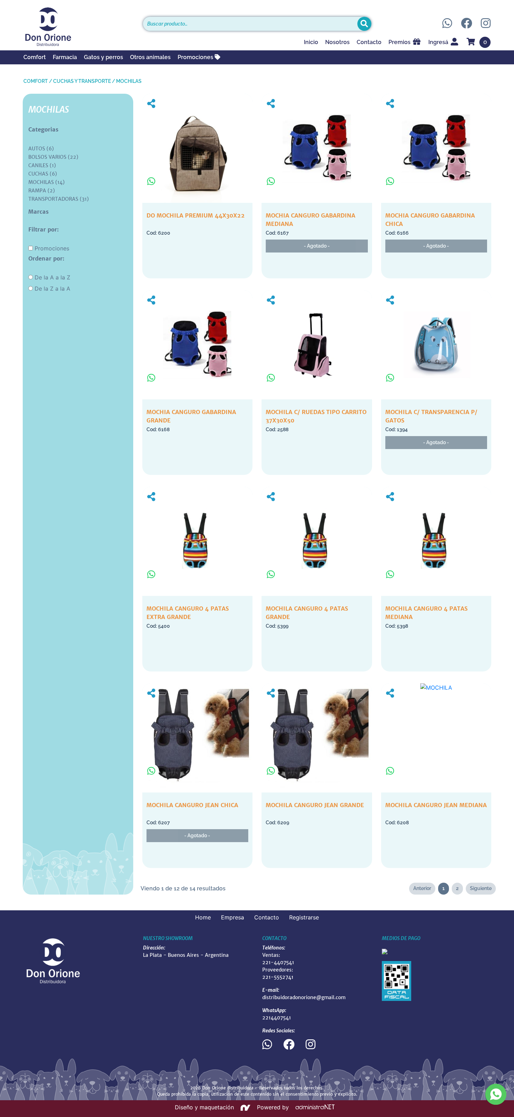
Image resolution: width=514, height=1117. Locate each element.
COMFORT (35, 81)
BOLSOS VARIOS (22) (53, 157)
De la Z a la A (52, 288)
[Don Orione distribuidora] (78, 27)
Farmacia (65, 57)
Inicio (311, 42)
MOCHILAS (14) (46, 182)
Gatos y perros (103, 57)
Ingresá (439, 42)
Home (203, 917)
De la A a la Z (52, 277)
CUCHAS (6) (42, 174)
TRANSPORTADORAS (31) (58, 199)
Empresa (232, 917)
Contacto (369, 42)
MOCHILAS (129, 81)
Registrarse (304, 917)
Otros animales (150, 57)
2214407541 (276, 1018)
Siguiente (481, 888)
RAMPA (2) (41, 190)
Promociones (196, 57)
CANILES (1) (42, 165)
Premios (400, 42)
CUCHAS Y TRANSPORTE (82, 81)
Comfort (34, 57)
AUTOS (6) (41, 148)
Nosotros (337, 42)
